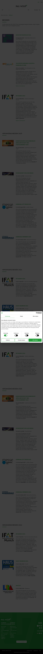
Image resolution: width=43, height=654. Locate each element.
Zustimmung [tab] (7, 316)
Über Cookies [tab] (35, 316)
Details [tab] (21, 316)
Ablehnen (8, 340)
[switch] (16, 335)
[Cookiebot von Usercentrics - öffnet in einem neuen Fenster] (37, 313)
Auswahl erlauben (21, 340)
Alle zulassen (35, 340)
